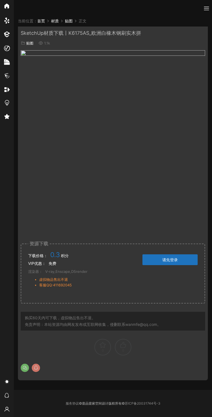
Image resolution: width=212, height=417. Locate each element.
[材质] (7, 62)
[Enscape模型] (7, 21)
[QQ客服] (7, 396)
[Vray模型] (7, 48)
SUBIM (25, 8)
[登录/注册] (7, 410)
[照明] (7, 103)
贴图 (29, 43)
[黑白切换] (7, 382)
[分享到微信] (25, 368)
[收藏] (7, 117)
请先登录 (170, 259)
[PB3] (7, 76)
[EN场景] (7, 34)
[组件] (7, 90)
